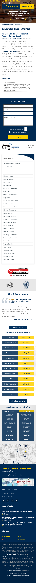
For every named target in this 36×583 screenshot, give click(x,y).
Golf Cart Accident (9, 204)
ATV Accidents (7, 167)
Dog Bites (6, 197)
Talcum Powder (8, 241)
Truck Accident (8, 250)
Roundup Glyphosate (10, 235)
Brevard (9, 554)
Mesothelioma (7, 213)
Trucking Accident (9, 253)
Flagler (15, 553)
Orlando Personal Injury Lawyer (10, 557)
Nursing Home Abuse (10, 219)
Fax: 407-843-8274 (8, 496)
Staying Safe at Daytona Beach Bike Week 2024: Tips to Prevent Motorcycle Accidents (18, 524)
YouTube (17, 501)
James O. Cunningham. (15, 570)
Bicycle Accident (8, 176)
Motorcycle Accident (9, 216)
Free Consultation (18, 18)
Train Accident (7, 247)
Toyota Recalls (8, 244)
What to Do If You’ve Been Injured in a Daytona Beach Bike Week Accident (18, 518)
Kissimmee (9, 419)
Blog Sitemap (13, 573)
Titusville (26, 435)
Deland (9, 431)
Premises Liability (8, 228)
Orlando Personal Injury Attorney (12, 38)
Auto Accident (7, 170)
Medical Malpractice (9, 210)
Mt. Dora (26, 427)
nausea (21, 87)
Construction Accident (10, 188)
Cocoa (26, 439)
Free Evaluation (27, 6)
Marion (20, 553)
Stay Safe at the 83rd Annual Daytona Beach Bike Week (17, 513)
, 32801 (10, 490)
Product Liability (11, 82)
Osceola (30, 553)
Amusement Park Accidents (11, 163)
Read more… (6, 78)
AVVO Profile (30, 145)
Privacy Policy (22, 573)
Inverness (9, 435)
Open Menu (32, 2)
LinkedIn (12, 501)
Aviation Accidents (9, 173)
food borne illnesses (15, 87)
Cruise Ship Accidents (10, 194)
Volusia (22, 554)
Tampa (26, 419)
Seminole (24, 553)
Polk (16, 554)
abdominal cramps (10, 84)
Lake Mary (9, 415)
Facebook (3, 501)
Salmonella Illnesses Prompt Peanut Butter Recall (15, 34)
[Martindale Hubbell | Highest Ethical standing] (18, 272)
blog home (4, 24)
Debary (9, 427)
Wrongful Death (8, 259)
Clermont (26, 431)
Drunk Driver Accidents (10, 201)
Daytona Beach (9, 423)
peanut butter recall (11, 51)
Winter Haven (26, 415)
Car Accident (7, 185)
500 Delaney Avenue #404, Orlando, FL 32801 (18, 482)
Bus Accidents (7, 182)
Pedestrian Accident (9, 222)
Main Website (6, 536)
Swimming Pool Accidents (11, 238)
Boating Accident (8, 179)
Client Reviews (29, 148)
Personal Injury (8, 225)
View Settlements (18, 401)
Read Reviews (18, 327)
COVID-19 (6, 191)
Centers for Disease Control (20, 84)
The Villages (26, 423)
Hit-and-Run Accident (10, 207)
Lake (13, 554)
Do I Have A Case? (18, 101)
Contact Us (21, 539)
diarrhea (18, 85)
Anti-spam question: (14, 129)
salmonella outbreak (24, 88)
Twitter (8, 501)
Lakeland (9, 439)
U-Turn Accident (8, 256)
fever (22, 85)
